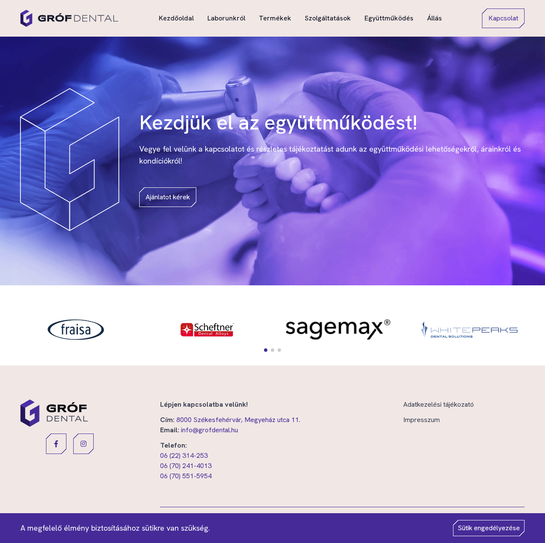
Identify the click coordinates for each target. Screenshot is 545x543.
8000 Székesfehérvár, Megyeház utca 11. (238, 419)
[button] (265, 350)
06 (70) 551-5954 (186, 475)
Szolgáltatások (328, 18)
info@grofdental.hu (209, 429)
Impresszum (421, 419)
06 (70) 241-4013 (186, 465)
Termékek (275, 18)
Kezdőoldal (176, 18)
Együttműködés (388, 18)
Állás (434, 18)
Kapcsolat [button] (503, 18)
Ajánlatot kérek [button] (168, 196)
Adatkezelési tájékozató (438, 404)
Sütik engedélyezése (489, 527)
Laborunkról (226, 18)
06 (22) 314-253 (184, 455)
